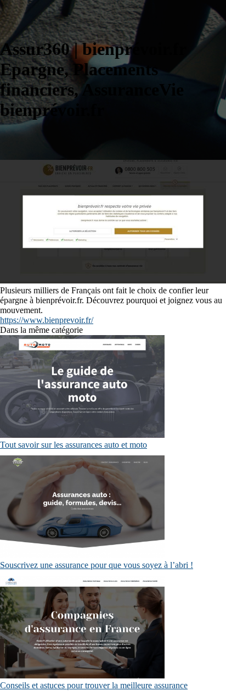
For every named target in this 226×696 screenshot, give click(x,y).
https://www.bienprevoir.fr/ (46, 320)
